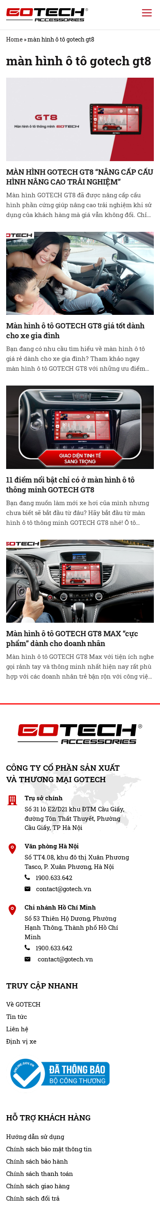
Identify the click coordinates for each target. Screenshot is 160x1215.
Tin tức (16, 1016)
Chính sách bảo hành (37, 1161)
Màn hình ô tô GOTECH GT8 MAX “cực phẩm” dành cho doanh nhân (72, 638)
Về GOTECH (23, 1004)
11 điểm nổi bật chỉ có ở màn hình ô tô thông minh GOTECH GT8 (70, 484)
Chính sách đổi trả (32, 1198)
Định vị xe (21, 1041)
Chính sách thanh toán (39, 1173)
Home (14, 39)
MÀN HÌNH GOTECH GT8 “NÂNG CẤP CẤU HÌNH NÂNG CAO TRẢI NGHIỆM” (79, 177)
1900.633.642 (53, 877)
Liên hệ (17, 1029)
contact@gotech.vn (62, 889)
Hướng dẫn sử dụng (35, 1136)
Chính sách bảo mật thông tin (49, 1149)
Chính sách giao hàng (37, 1186)
